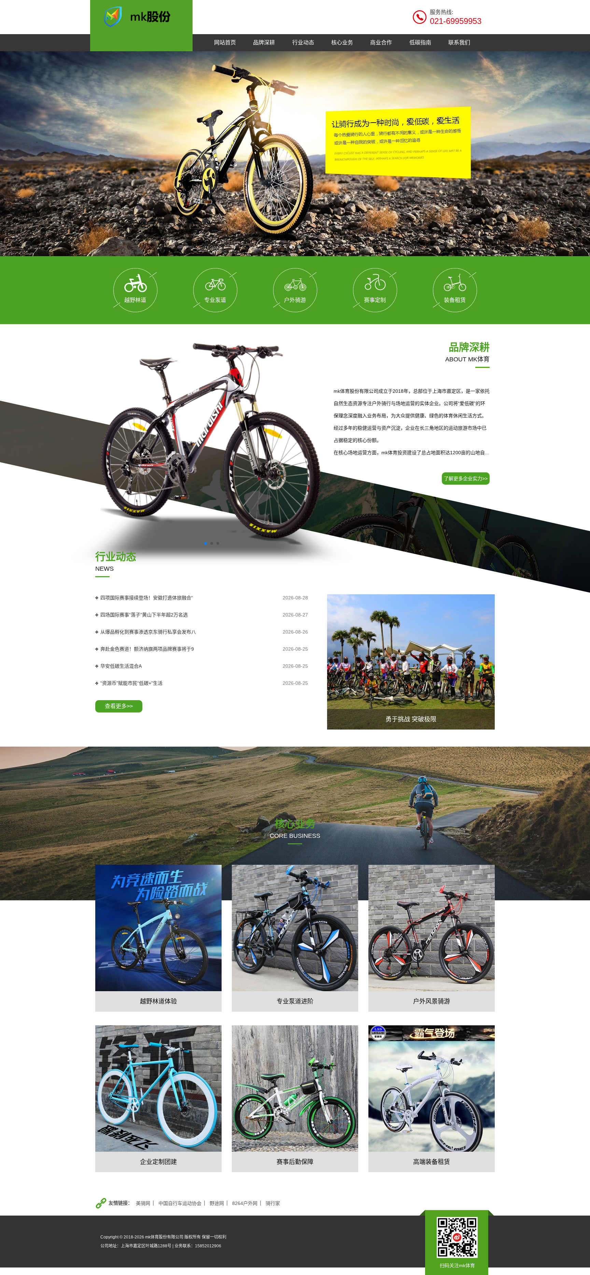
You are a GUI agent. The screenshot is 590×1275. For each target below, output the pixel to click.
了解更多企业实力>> (466, 478)
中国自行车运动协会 (179, 1203)
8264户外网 (244, 1203)
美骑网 (143, 1203)
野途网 (217, 1203)
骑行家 (273, 1203)
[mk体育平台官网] (141, 16)
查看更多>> (119, 706)
